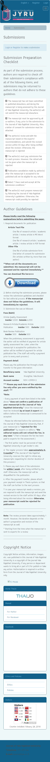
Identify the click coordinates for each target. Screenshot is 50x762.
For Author (12, 611)
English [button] (24, 2)
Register (36, 2)
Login (45, 2)
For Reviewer (13, 617)
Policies (10, 690)
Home (7, 27)
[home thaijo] (25, 595)
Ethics (9, 684)
